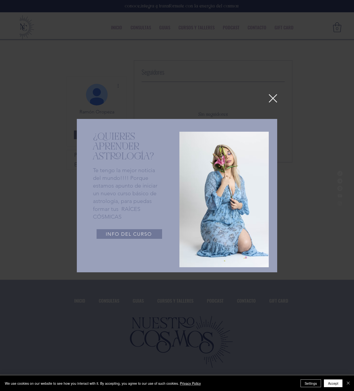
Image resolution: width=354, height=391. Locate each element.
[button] (273, 98)
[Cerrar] (348, 383)
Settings (311, 383)
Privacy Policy (190, 383)
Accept (333, 383)
